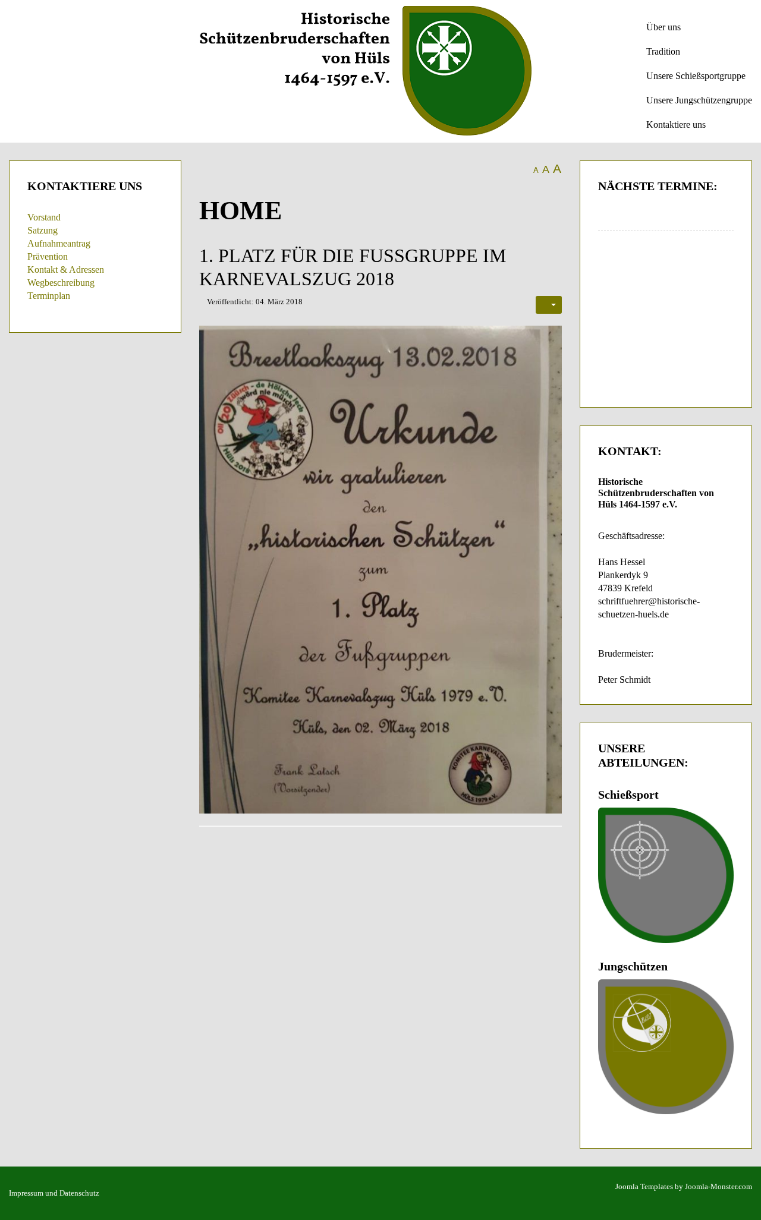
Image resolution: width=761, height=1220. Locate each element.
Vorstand (44, 217)
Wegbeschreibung (61, 283)
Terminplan (48, 296)
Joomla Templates (644, 1186)
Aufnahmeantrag (58, 243)
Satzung (42, 230)
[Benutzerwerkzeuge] (549, 305)
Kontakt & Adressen (65, 269)
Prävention (47, 256)
